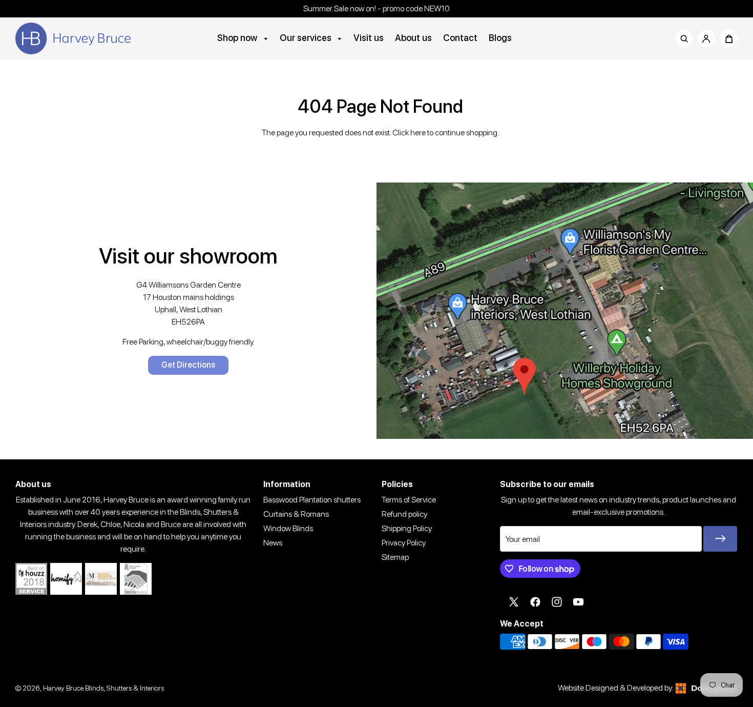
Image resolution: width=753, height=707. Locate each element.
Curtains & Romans (296, 514)
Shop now (238, 37)
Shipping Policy (407, 528)
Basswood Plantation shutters (312, 499)
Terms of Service (409, 499)
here (418, 132)
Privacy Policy (404, 543)
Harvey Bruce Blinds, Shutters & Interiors (103, 687)
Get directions (188, 365)
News (272, 543)
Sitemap (395, 557)
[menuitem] (243, 37)
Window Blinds (288, 528)
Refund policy (404, 514)
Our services (306, 37)
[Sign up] (720, 539)
